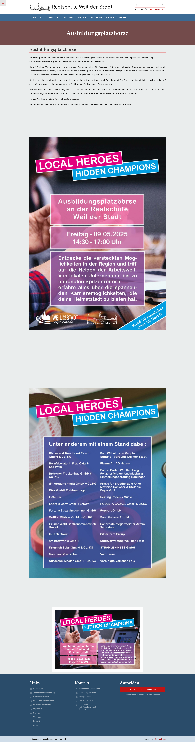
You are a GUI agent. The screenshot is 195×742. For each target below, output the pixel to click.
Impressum (38, 709)
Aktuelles (37, 725)
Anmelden (160, 9)
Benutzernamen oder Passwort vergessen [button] (142, 695)
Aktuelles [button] (53, 18)
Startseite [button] (37, 18)
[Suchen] (163, 4)
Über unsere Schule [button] (73, 18)
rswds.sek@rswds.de (87, 693)
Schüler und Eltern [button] (101, 18)
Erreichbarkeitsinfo (41, 697)
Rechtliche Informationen (43, 701)
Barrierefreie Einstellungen (42, 739)
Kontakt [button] (123, 18)
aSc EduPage (160, 739)
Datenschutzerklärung (42, 705)
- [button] (142, 9)
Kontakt (36, 721)
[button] (145, 9)
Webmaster (38, 689)
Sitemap (36, 713)
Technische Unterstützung (44, 693)
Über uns (37, 717)
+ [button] (137, 9)
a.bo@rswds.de (85, 697)
